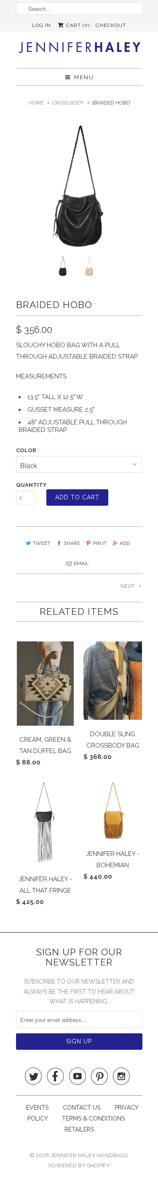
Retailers (79, 1129)
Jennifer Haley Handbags (89, 1155)
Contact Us (82, 1107)
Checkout (111, 25)
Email (81, 563)
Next (128, 586)
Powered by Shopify (79, 1165)
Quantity (31, 485)
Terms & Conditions (93, 1118)
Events (37, 1107)
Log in (41, 25)
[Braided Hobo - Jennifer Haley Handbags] (79, 186)
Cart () (77, 25)
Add (125, 543)
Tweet (41, 543)
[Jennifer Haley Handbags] (79, 50)
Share (72, 543)
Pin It (100, 543)
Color (26, 450)
